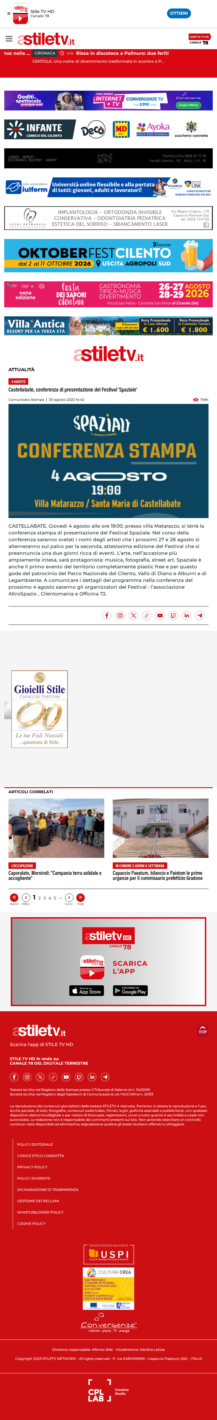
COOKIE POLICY (31, 1223)
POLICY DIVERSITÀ (33, 1178)
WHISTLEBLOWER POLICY (40, 1212)
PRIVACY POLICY (32, 1167)
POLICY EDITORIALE (35, 1144)
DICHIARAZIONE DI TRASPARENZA (48, 1190)
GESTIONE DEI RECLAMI (38, 1201)
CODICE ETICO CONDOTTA (40, 1156)
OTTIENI (179, 13)
